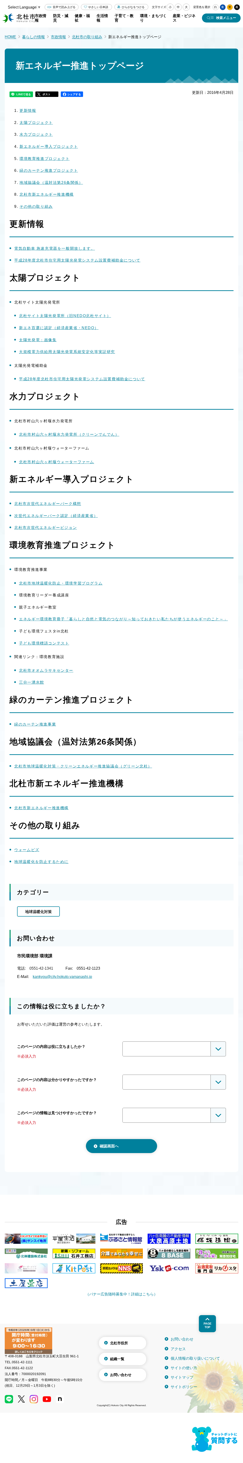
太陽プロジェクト (36, 123)
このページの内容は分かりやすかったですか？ (57, 1080)
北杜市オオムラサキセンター (46, 670)
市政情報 (58, 37)
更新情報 (27, 111)
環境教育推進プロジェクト (44, 159)
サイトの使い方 (184, 1368)
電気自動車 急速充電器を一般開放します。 (54, 248)
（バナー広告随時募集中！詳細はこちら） (121, 1294)
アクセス (178, 1349)
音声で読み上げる (64, 7)
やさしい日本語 (98, 7)
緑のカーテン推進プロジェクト (48, 170)
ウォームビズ (26, 850)
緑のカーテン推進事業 (35, 724)
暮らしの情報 (33, 37)
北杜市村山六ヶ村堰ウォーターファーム (56, 462)
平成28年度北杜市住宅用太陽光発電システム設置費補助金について (77, 260)
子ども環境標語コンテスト (44, 643)
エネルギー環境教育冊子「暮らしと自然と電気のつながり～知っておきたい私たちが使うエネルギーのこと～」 (123, 619)
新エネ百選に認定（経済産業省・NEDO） (58, 328)
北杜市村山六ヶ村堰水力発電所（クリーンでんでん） (69, 434)
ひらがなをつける (133, 7)
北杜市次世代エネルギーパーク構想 (47, 504)
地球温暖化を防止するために (41, 862)
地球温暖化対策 (38, 912)
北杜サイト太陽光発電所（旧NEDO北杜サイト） (65, 316)
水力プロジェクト (36, 134)
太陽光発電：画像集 (37, 340)
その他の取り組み (36, 206)
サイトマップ (182, 1377)
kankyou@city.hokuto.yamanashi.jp (62, 977)
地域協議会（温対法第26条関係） (51, 183)
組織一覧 (117, 1359)
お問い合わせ (120, 1375)
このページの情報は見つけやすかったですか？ (57, 1113)
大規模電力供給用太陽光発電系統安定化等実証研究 (67, 352)
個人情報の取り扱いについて (195, 1358)
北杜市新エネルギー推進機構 (46, 194)
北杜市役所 (119, 1343)
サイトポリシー (184, 1387)
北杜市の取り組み (87, 37)
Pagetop (207, 1325)
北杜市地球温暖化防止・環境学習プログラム (61, 583)
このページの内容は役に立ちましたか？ (51, 1047)
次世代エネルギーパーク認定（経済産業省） (56, 516)
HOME (10, 37)
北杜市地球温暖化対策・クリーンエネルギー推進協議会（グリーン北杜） (83, 766)
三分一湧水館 (31, 682)
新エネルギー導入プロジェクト (48, 147)
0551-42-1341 (41, 968)
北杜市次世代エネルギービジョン (45, 528)
